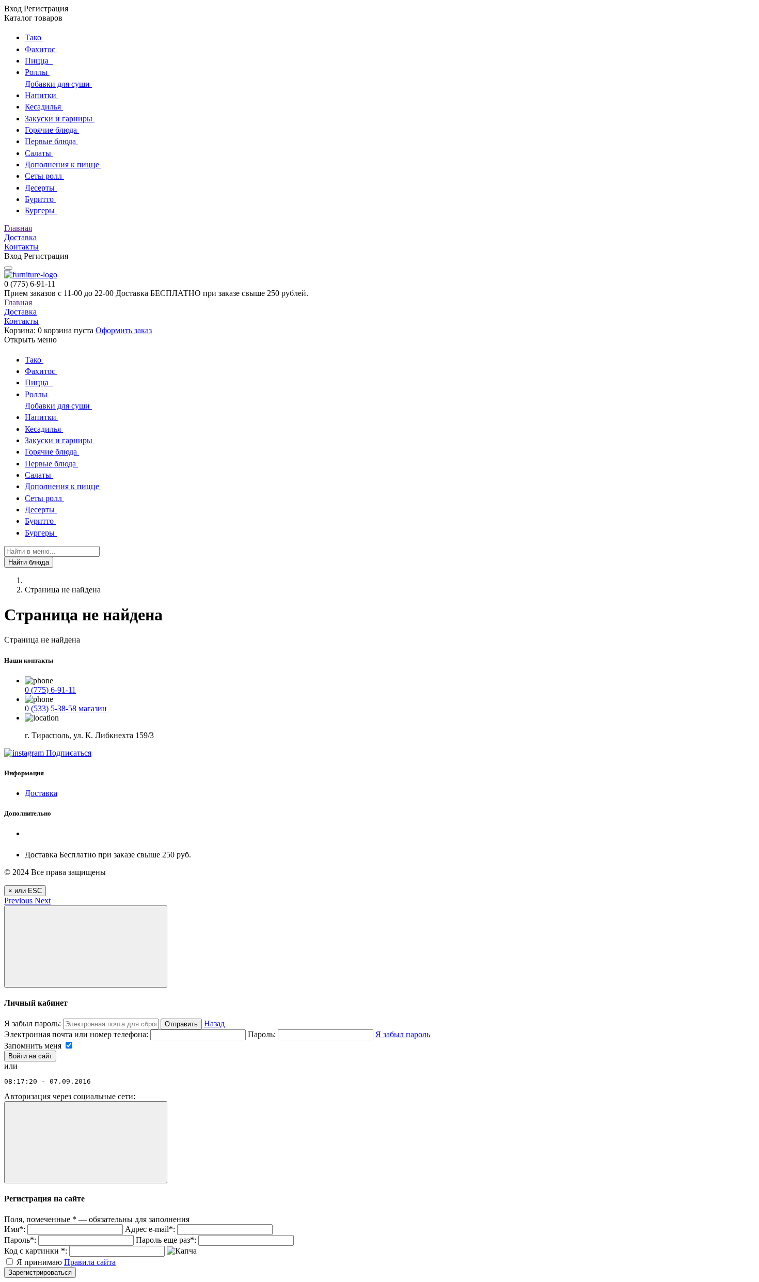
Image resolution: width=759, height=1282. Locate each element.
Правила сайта (90, 1262)
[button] (19, 900)
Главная (18, 228)
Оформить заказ (124, 330)
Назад (214, 1023)
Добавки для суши (58, 84)
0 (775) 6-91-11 (50, 689)
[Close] (85, 946)
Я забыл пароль (402, 1034)
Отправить (181, 1024)
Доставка (20, 237)
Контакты (21, 246)
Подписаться (67, 752)
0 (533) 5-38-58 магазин (66, 708)
